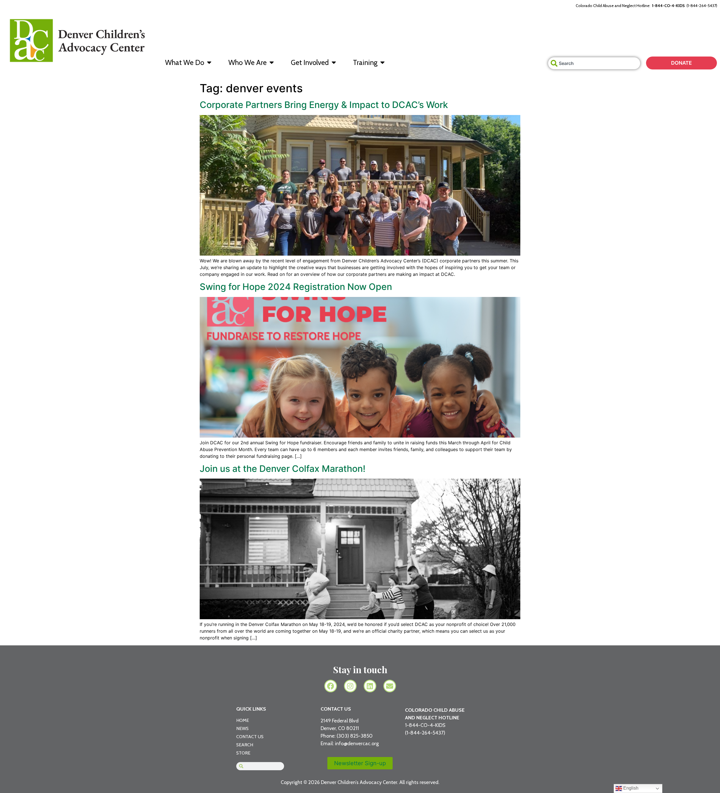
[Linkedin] (370, 686)
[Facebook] (330, 686)
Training (365, 62)
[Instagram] (350, 686)
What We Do (184, 62)
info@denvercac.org (357, 743)
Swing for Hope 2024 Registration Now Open (296, 286)
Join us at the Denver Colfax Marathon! (282, 468)
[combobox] (594, 63)
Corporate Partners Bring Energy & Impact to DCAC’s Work (324, 104)
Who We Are (247, 62)
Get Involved (310, 62)
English (630, 788)
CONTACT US (336, 709)
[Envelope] (389, 686)
